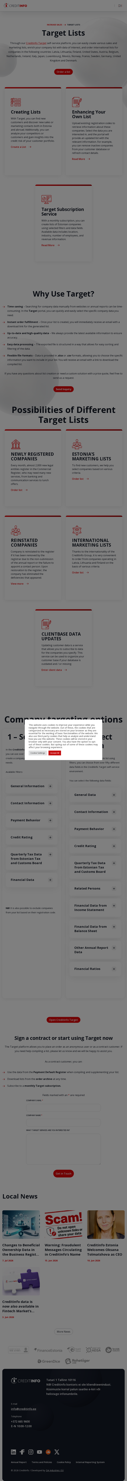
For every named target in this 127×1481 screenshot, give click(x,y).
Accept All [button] (54, 753)
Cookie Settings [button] (38, 753)
